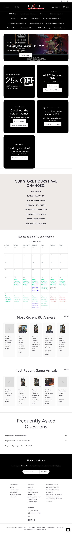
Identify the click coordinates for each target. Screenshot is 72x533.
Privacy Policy (31, 527)
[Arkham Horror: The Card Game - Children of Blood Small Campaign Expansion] (49, 340)
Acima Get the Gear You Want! (54, 494)
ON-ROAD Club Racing (44, 288)
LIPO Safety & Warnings (43, 28)
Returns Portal (31, 494)
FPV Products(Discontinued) (16, 23)
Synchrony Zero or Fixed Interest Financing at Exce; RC (54, 497)
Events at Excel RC (33, 492)
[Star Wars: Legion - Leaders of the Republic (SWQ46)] (62, 338)
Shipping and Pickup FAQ (34, 497)
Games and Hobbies (56, 14)
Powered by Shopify (40, 529)
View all (66, 316)
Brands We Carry (59, 28)
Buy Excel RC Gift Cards (52, 487)
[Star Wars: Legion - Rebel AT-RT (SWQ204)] (9, 337)
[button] (15, 7)
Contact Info (31, 489)
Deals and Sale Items (36, 23)
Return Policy (51, 527)
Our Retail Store (11, 28)
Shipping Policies (41, 527)
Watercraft (24, 18)
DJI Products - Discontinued (51, 18)
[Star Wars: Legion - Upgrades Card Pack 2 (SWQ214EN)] (36, 338)
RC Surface (12, 14)
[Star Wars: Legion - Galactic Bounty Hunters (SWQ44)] (22, 339)
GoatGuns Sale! (35, 18)
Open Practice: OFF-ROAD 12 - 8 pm (53, 298)
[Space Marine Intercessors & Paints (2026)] (62, 390)
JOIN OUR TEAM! (32, 501)
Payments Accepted (15, 494)
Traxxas (42, 14)
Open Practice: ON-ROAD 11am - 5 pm (62, 282)
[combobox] (12, 7)
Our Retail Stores (32, 499)
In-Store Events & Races (27, 28)
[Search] (18, 7)
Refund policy (13, 492)
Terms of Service (14, 489)
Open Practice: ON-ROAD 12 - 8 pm (35, 282)
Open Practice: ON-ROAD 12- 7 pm (17, 282)
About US (30, 487)
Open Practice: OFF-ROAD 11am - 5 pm (62, 298)
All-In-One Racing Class (54, 288)
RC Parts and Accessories (28, 14)
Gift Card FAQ (49, 492)
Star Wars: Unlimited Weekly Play (35, 289)
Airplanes (14, 18)
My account (13, 497)
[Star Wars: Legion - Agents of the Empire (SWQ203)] (49, 391)
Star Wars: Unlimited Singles (54, 23)
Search (12, 487)
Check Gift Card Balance (52, 489)
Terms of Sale (59, 527)
